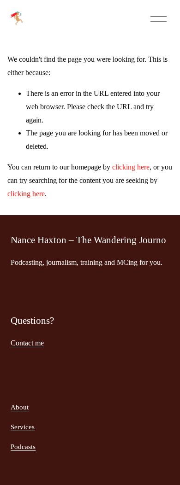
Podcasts (23, 446)
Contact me (27, 343)
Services (23, 427)
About (20, 407)
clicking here (131, 167)
